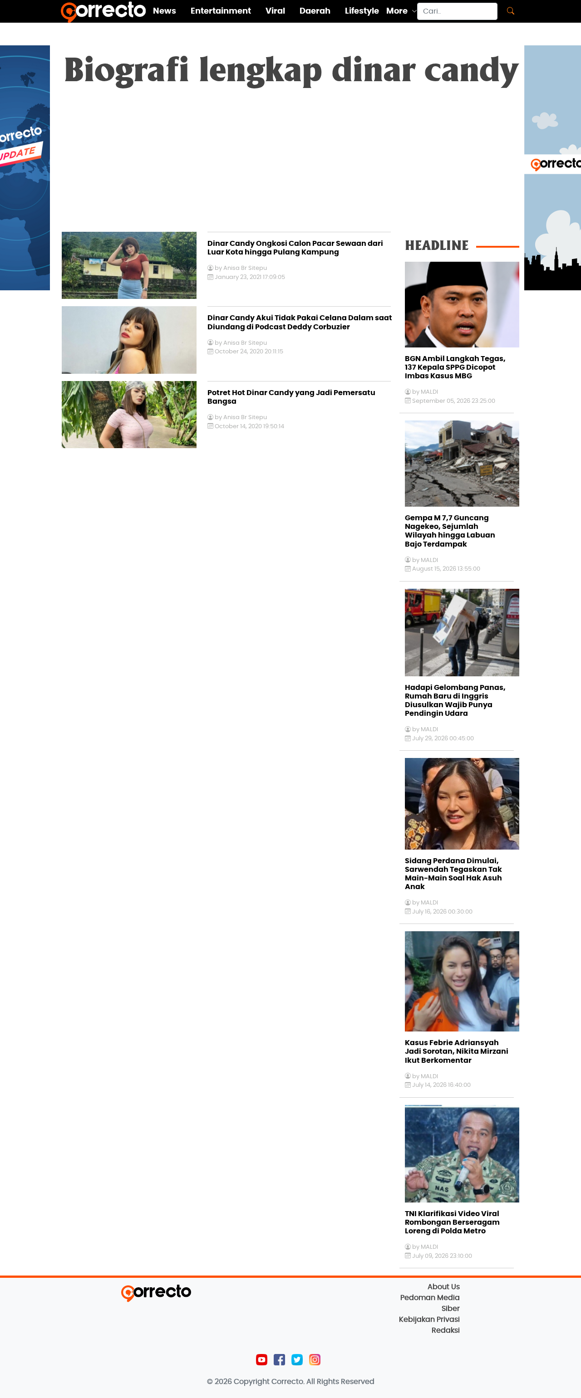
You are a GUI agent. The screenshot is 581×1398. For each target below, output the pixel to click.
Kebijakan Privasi (429, 1319)
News (164, 11)
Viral (275, 11)
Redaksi (446, 1330)
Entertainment (221, 11)
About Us (444, 1286)
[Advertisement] (290, 163)
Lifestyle (362, 11)
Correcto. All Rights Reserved (322, 1381)
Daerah (315, 11)
